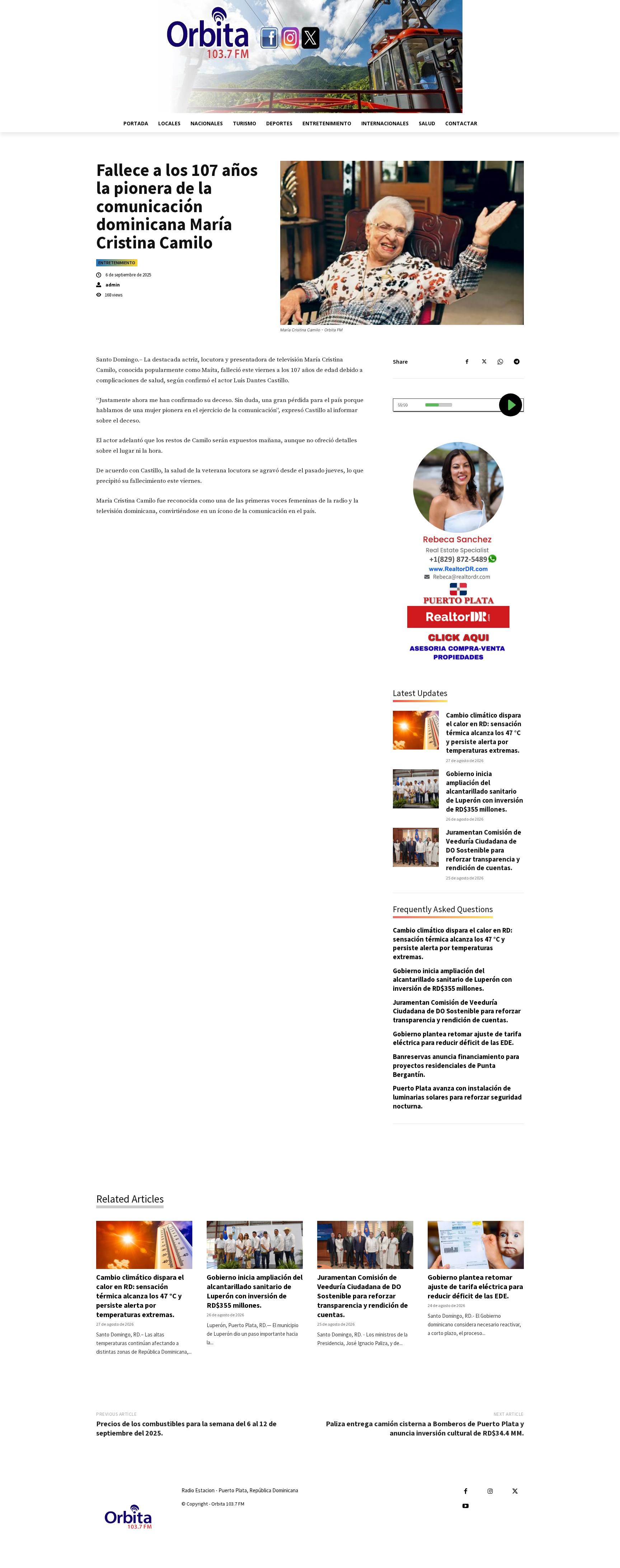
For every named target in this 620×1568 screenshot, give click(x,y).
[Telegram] (516, 362)
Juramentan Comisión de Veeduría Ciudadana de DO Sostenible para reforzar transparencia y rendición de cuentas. (483, 850)
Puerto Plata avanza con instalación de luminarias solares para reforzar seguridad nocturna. (457, 1097)
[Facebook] (467, 362)
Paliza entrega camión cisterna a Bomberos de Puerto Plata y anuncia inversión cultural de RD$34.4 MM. (425, 1428)
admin (112, 285)
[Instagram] (490, 1491)
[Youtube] (465, 1506)
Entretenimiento (116, 262)
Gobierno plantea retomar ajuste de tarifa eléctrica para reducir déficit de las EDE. (457, 1038)
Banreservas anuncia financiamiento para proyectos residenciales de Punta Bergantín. (456, 1065)
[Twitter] (483, 362)
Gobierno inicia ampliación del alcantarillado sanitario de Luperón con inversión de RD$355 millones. (484, 791)
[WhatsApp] (500, 362)
